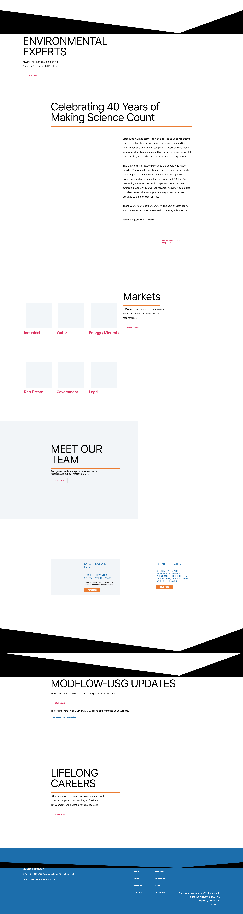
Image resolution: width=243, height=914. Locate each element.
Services (134, 9)
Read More (92, 590)
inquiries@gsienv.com (209, 900)
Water (62, 332)
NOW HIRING (60, 814)
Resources (149, 9)
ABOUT (97, 9)
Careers (182, 9)
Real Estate (33, 392)
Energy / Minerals (104, 332)
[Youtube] (216, 889)
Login (207, 9)
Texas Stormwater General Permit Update (97, 577)
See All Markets (133, 327)
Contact (195, 9)
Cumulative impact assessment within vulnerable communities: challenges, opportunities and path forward (172, 576)
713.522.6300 (213, 904)
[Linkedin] (211, 889)
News (122, 9)
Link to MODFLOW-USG (63, 717)
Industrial (32, 332)
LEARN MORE (32, 76)
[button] (217, 9)
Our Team (110, 9)
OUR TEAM (59, 480)
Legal (93, 392)
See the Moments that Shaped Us (171, 241)
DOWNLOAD (60, 703)
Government (67, 392)
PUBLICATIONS (166, 9)
